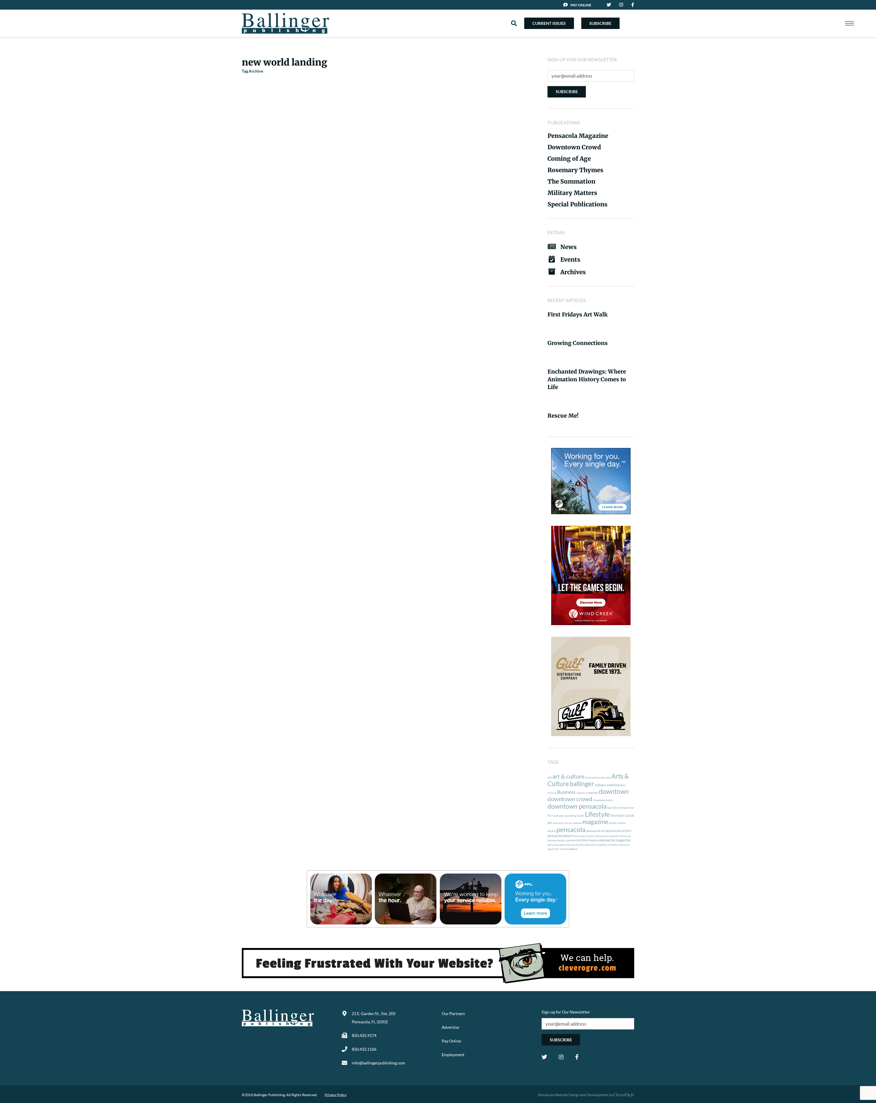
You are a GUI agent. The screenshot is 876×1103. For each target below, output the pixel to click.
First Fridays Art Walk (578, 314)
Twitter (544, 1057)
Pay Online (581, 5)
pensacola (570, 829)
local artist (558, 822)
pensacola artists (618, 831)
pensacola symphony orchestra (601, 844)
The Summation (571, 181)
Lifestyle (597, 814)
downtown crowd (570, 799)
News (568, 247)
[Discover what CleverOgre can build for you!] (438, 963)
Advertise (450, 1027)
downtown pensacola (577, 806)
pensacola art (595, 831)
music (612, 823)
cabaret (580, 792)
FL (549, 815)
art (550, 777)
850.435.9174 (364, 1035)
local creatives (573, 822)
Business (566, 792)
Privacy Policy (336, 1094)
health (580, 815)
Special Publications (577, 204)
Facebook (577, 1057)
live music (617, 815)
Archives (573, 272)
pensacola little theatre (582, 840)
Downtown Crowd (574, 147)
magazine (595, 821)
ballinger (582, 783)
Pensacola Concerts (584, 835)
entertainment (625, 807)
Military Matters (572, 193)
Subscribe (600, 23)
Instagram (561, 1057)
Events (570, 259)
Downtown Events (603, 800)
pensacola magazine (615, 840)
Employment (453, 1054)
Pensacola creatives (607, 835)
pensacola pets (575, 844)
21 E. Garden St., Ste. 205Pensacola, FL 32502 (374, 1017)
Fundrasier (558, 815)
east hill (611, 807)
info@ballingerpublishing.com (378, 1062)
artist (588, 777)
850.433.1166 (364, 1049)
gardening (570, 815)
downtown (614, 791)
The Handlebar (569, 849)
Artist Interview (601, 777)
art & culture (568, 776)
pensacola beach (560, 836)
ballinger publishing (607, 785)
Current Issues (549, 23)
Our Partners (453, 1013)
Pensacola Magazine (578, 136)
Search (514, 23)
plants (551, 849)
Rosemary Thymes (575, 170)
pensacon (624, 844)
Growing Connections (578, 343)
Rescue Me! (563, 415)
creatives (591, 793)
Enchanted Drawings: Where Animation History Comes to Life (587, 379)
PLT (557, 849)
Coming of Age (569, 158)
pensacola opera (557, 844)
